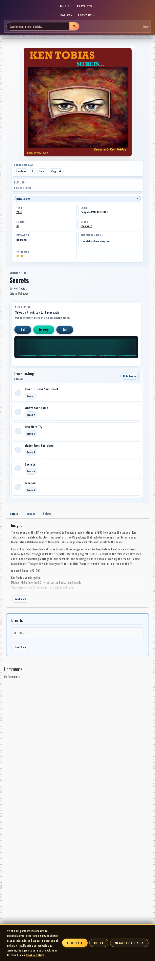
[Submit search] (74, 26)
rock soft (86, 226)
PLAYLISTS (85, 5)
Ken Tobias (20, 288)
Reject (98, 943)
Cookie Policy (35, 955)
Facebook (21, 171)
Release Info (77, 198)
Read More (20, 599)
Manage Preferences (129, 943)
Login (146, 26)
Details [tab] (14, 513)
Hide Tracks (129, 376)
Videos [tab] (47, 513)
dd (17, 226)
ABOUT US (85, 15)
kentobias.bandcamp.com (96, 241)
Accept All (75, 943)
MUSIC (65, 5)
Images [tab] (30, 513)
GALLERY (66, 15)
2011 (19, 212)
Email (42, 171)
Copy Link (56, 171)
